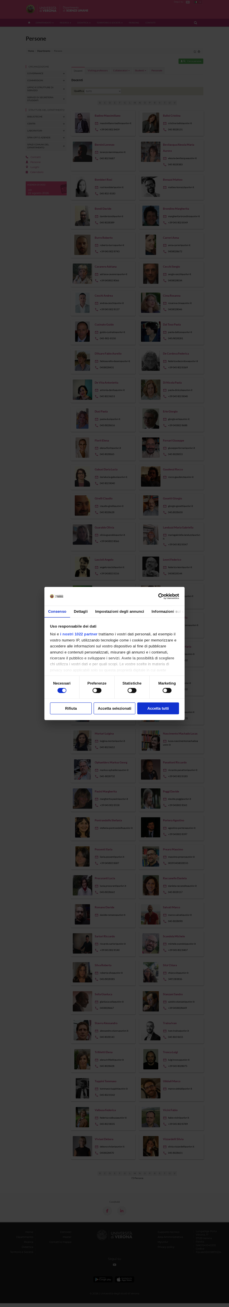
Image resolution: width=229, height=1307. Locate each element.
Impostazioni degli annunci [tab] (119, 611)
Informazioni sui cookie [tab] (173, 611)
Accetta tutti (158, 708)
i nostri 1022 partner (79, 634)
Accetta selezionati (114, 708)
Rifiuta (71, 708)
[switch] (97, 690)
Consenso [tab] (57, 611)
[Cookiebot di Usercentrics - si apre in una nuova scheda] (165, 596)
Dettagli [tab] (81, 611)
